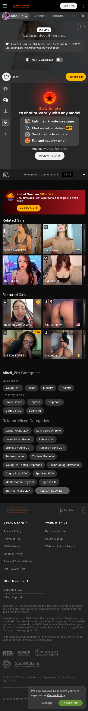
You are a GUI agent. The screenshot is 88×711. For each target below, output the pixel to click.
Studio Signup (54, 538)
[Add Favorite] (6, 76)
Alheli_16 (10, 373)
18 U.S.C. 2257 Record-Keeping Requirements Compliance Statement (39, 679)
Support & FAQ (13, 589)
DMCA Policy (12, 546)
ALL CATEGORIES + (52, 490)
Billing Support (13, 597)
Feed (75, 16)
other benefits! (57, 148)
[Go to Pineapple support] (7, 664)
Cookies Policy (13, 554)
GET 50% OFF (29, 207)
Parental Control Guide (18, 561)
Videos (41, 16)
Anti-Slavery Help (14, 569)
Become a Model (55, 531)
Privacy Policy (12, 531)
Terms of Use (12, 538)
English (68, 510)
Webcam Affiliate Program (61, 546)
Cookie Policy (56, 695)
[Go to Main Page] (26, 5)
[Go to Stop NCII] (27, 664)
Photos (59, 16)
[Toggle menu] (4, 6)
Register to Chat (49, 155)
